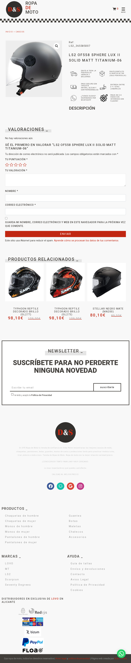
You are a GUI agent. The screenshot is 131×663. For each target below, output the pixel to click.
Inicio (9, 32)
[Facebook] (50, 486)
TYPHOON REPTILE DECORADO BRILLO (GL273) (67, 311)
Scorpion (12, 579)
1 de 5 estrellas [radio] (7, 165)
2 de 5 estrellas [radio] (11, 165)
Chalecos (76, 531)
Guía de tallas (81, 563)
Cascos (20, 32)
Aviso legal (60, 658)
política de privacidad (79, 658)
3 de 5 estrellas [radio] (16, 165)
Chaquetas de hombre (22, 515)
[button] (57, 46)
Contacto (78, 574)
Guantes (75, 515)
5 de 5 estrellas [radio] (25, 165)
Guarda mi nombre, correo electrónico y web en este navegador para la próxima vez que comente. (65, 224)
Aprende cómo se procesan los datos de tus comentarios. (86, 240)
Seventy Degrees (18, 584)
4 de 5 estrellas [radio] (20, 165)
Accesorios (78, 537)
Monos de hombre (19, 526)
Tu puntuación (16, 159)
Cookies (77, 590)
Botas (73, 521)
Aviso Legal (80, 579)
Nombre (11, 191)
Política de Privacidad (41, 395)
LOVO (9, 563)
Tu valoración (16, 170)
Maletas (75, 526)
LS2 (8, 574)
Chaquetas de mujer (20, 521)
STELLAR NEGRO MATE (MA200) (108, 310)
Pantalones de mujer (21, 542)
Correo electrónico (20, 205)
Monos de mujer (17, 531)
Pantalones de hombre (22, 537)
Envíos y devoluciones (88, 568)
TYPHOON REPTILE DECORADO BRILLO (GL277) (26, 311)
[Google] (70, 486)
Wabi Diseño (120, 658)
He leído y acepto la (32, 395)
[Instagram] (80, 486)
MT (7, 568)
